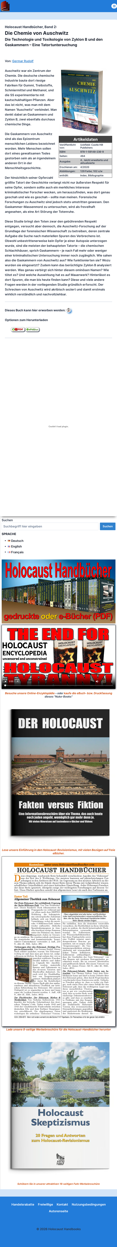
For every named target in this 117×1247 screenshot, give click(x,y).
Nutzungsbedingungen (89, 1204)
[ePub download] (32, 329)
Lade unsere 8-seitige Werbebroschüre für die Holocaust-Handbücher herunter (58, 1029)
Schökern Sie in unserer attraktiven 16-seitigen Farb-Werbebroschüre (58, 1183)
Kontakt (62, 1204)
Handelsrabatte (22, 1204)
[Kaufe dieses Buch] (68, 310)
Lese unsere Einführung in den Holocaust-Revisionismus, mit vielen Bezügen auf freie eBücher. (58, 851)
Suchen (7, 520)
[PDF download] (18, 329)
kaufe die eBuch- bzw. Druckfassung (88, 693)
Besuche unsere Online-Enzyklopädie (30, 693)
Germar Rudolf (23, 61)
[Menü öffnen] (114, 6)
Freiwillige (45, 1204)
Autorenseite (58, 1211)
